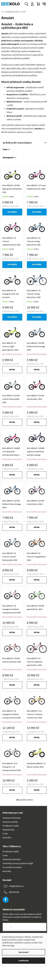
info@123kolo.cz (16, 886)
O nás (5, 833)
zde (12, 945)
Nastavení (23, 952)
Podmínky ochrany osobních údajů (18, 863)
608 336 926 (14, 892)
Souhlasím (24, 960)
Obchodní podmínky (12, 859)
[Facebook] (6, 900)
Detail (12, 369)
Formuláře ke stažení (12, 867)
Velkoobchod (8, 829)
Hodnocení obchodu (11, 818)
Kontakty (7, 837)
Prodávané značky (11, 825)
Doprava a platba (10, 821)
